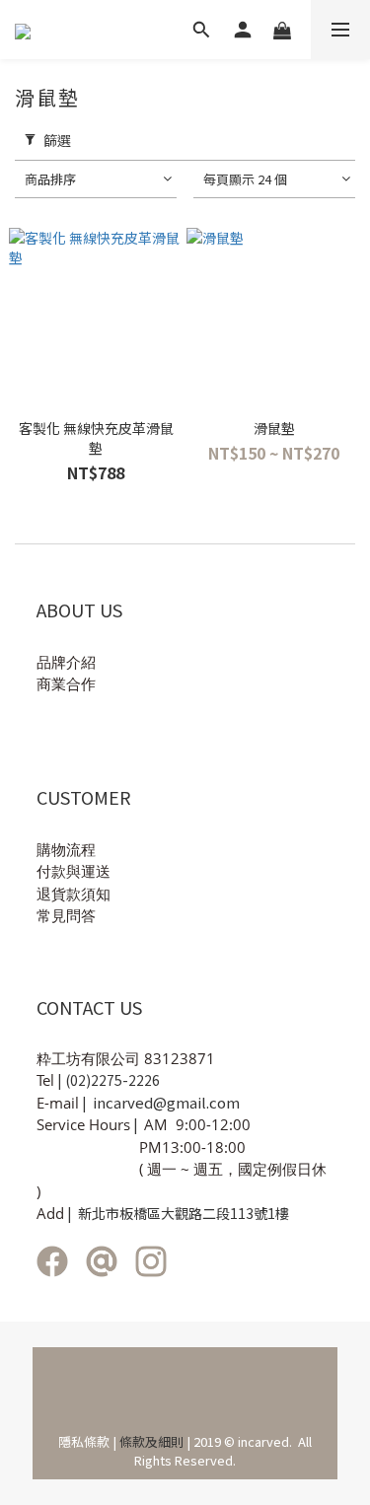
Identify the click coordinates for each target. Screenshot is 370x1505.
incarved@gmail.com (166, 1102)
